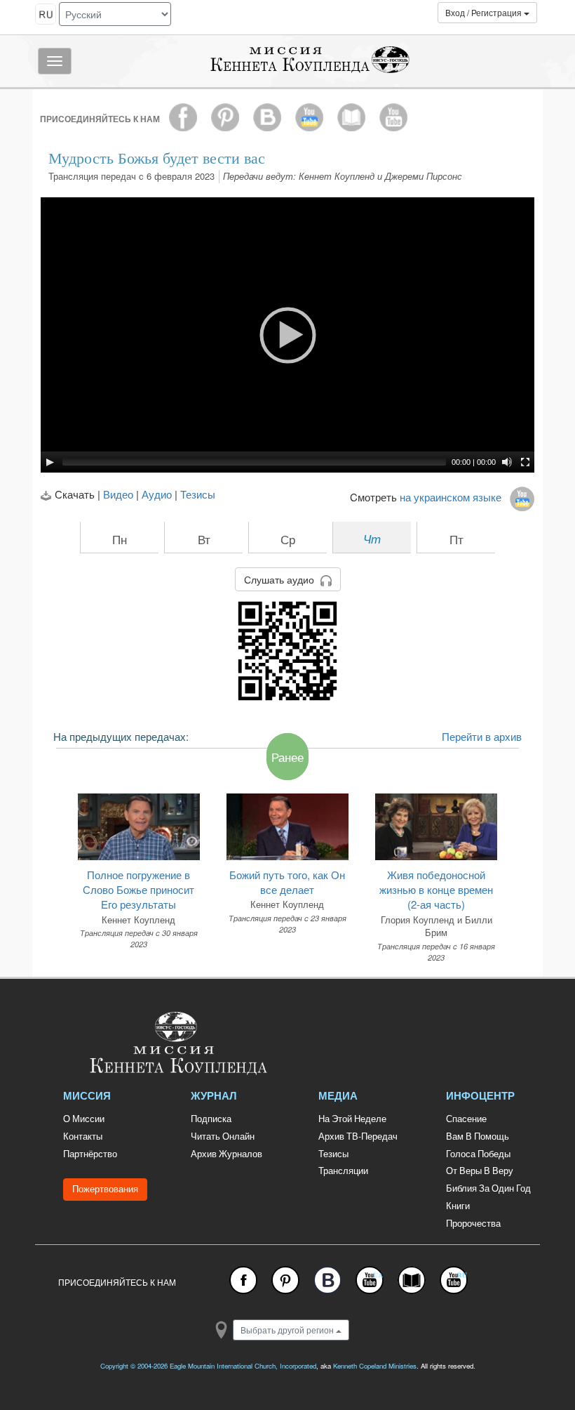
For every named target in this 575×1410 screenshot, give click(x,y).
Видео (118, 494)
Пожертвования (105, 1188)
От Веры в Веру (479, 1170)
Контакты (82, 1136)
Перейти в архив (482, 736)
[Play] (49, 462)
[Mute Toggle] (507, 462)
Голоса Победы (478, 1153)
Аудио (157, 494)
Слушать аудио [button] (280, 579)
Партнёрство (90, 1153)
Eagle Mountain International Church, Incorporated (243, 1366)
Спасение (466, 1118)
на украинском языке (455, 496)
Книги (458, 1205)
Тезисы (197, 494)
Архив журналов (226, 1153)
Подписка (211, 1118)
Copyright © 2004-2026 (134, 1366)
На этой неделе (352, 1118)
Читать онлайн (223, 1136)
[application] (287, 335)
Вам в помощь (477, 1136)
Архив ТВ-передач (358, 1136)
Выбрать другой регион (288, 1330)
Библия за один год (488, 1188)
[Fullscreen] (525, 462)
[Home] (228, 1043)
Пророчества (473, 1223)
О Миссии (83, 1118)
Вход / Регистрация (484, 12)
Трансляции (343, 1170)
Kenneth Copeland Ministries (375, 1366)
